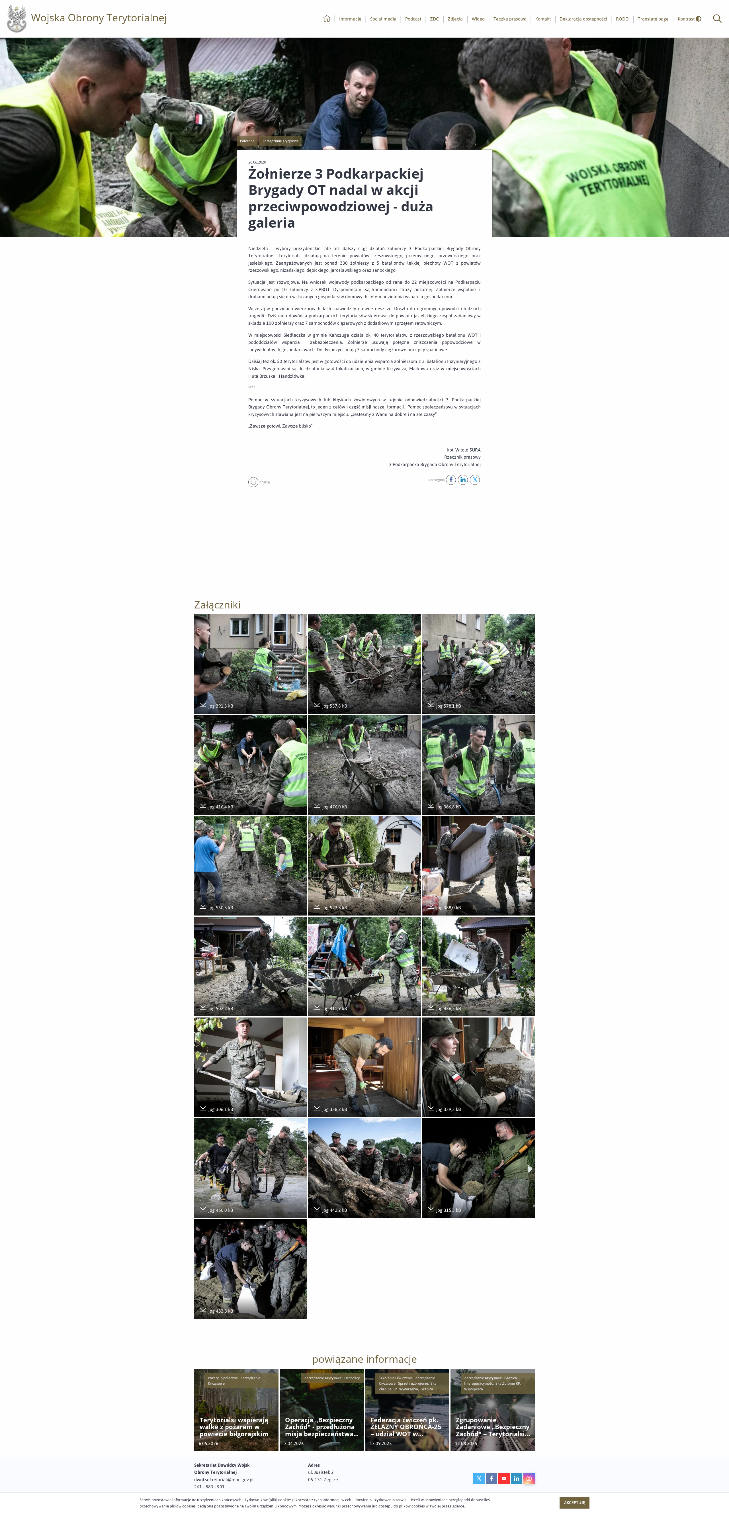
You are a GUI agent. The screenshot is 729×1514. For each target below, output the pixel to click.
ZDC (434, 18)
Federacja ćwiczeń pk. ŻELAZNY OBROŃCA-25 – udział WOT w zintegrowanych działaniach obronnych (405, 1427)
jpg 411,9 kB (330, 1009)
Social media (383, 18)
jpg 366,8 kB (444, 807)
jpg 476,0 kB (330, 807)
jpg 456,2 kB (444, 1009)
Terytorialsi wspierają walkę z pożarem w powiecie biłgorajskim (234, 1427)
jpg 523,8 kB (330, 908)
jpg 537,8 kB (330, 706)
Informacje (350, 18)
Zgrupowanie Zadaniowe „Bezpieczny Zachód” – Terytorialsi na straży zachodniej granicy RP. (493, 1427)
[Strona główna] (326, 18)
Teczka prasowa (510, 18)
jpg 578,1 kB (444, 706)
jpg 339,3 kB (444, 1110)
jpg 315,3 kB (444, 1210)
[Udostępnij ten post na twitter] (475, 480)
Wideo (478, 18)
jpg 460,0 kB (216, 1210)
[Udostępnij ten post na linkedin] (463, 480)
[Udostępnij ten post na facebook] (451, 480)
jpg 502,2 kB (216, 1009)
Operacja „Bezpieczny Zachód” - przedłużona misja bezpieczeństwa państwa (320, 1427)
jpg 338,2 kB (330, 1110)
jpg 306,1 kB (216, 1110)
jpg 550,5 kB (216, 908)
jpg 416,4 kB (216, 807)
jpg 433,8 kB (216, 1311)
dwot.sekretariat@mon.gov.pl (224, 1479)
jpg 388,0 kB (444, 908)
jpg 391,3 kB (216, 706)
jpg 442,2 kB (330, 1210)
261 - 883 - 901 (209, 1486)
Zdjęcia (455, 18)
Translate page (653, 18)
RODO (622, 18)
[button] (717, 18)
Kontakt (543, 18)
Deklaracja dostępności (583, 18)
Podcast (413, 18)
